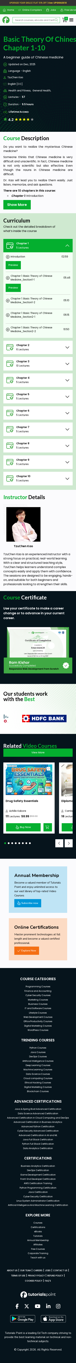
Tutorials (38, 1235)
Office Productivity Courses (38, 1021)
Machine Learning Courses (38, 1069)
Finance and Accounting (37, 990)
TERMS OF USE (18, 1275)
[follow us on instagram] (58, 1306)
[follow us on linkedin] (48, 1306)
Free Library (70, 9)
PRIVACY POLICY (36, 1275)
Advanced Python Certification (37, 1126)
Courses (37, 1222)
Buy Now (25, 827)
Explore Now (28, 950)
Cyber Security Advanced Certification (38, 1130)
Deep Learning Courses (38, 1065)
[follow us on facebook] (17, 1306)
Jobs (51, 9)
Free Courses (38, 1249)
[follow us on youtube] (37, 1306)
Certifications (38, 1227)
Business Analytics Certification (38, 1165)
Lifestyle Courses (38, 1012)
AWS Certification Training (38, 1183)
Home (9, 9)
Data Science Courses (38, 1074)
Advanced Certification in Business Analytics (38, 1122)
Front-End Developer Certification (38, 1179)
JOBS (48, 1270)
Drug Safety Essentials (22, 801)
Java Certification (38, 1192)
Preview (13, 265)
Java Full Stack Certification (38, 1139)
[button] (5, 843)
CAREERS (37, 1270)
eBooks (38, 1231)
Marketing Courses (38, 999)
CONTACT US (60, 1270)
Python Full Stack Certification (38, 1143)
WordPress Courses (38, 1030)
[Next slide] (69, 843)
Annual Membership (38, 1240)
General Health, (42, 90)
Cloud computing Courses (38, 1078)
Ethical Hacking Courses (38, 1082)
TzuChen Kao (15, 77)
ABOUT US (12, 1270)
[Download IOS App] (53, 1318)
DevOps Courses (38, 1056)
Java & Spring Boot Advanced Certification (38, 1109)
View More (38, 752)
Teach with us (37, 1257)
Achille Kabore (17, 811)
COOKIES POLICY (33, 1280)
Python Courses (38, 1047)
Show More (17, 204)
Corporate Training (38, 1253)
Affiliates (38, 1244)
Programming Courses (38, 986)
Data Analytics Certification (38, 1148)
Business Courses (38, 1004)
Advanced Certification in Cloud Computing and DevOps (38, 1117)
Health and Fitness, (19, 90)
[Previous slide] (59, 843)
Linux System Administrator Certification (38, 1200)
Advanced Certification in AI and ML (38, 1135)
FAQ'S (48, 1280)
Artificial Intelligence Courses (38, 1060)
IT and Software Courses (38, 1008)
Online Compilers (30, 9)
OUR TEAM (25, 1270)
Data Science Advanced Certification (38, 1113)
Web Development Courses (38, 1017)
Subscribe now (29, 903)
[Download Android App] (22, 1318)
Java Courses (38, 1052)
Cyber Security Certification (38, 1196)
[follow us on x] (26, 1306)
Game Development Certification (38, 1174)
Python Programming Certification (38, 1187)
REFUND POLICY (55, 1275)
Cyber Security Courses (38, 995)
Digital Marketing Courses (38, 1025)
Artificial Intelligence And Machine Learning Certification (38, 1205)
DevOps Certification (38, 1170)
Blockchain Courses (38, 1091)
